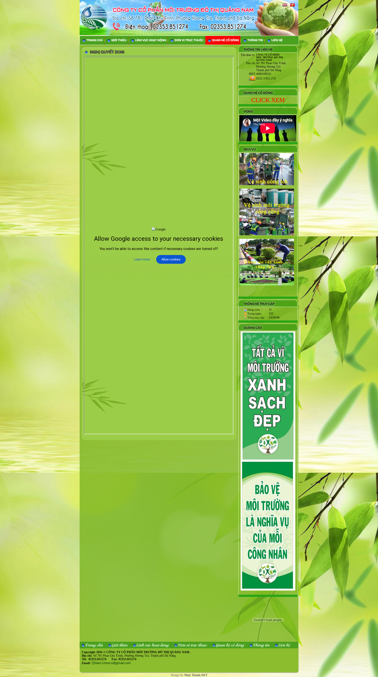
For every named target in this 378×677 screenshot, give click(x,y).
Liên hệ (284, 645)
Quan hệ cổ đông (230, 645)
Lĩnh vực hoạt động (152, 645)
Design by (189, 675)
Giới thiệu (120, 645)
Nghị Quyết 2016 (107, 52)
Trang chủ (94, 645)
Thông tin (261, 645)
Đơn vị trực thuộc (192, 645)
